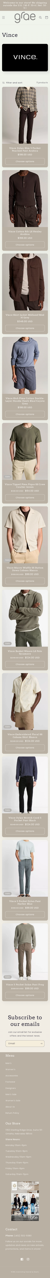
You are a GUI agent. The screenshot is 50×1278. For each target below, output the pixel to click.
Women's (10, 1069)
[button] (3, 17)
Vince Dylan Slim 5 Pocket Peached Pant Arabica (25, 149)
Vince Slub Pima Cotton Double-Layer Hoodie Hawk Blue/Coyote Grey (25, 401)
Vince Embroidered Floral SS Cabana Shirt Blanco (25, 735)
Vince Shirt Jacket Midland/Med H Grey (25, 316)
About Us (10, 1106)
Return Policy (12, 1113)
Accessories (12, 1075)
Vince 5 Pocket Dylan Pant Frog (25, 984)
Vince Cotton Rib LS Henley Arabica (25, 232)
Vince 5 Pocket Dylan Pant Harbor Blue (25, 902)
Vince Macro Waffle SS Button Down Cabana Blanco (25, 569)
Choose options (25, 161)
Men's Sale (11, 1094)
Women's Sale (13, 1100)
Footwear (10, 1081)
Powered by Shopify (32, 1272)
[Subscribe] (41, 1043)
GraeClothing (20, 1272)
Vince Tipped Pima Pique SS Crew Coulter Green (25, 485)
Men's (9, 1063)
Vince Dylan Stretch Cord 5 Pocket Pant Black (25, 819)
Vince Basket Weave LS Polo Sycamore (25, 652)
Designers (11, 1088)
